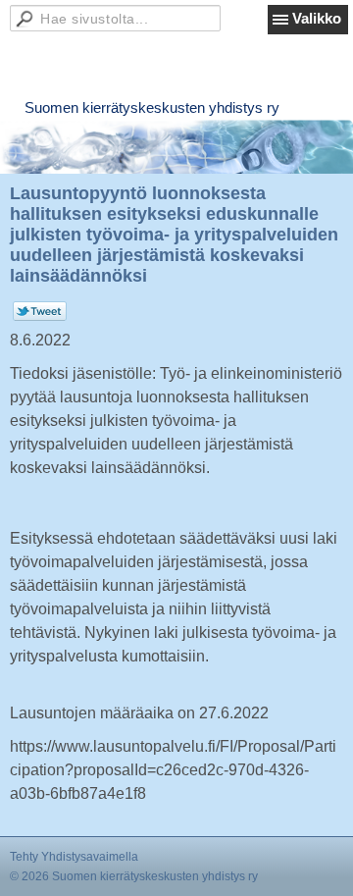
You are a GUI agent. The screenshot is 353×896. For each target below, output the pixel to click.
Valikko (316, 18)
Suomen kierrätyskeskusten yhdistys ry (152, 107)
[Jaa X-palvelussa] (40, 317)
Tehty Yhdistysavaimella (74, 857)
